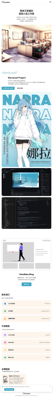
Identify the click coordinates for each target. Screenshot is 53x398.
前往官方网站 (20, 88)
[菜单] (50, 2)
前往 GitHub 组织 (9, 88)
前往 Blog (26, 284)
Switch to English (9, 389)
